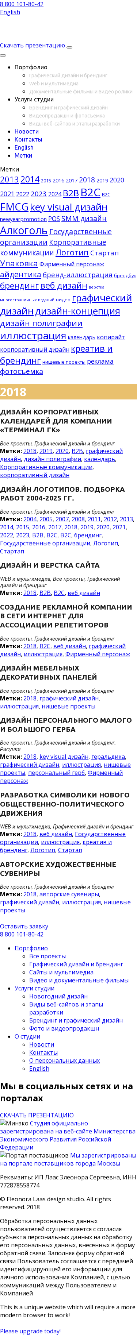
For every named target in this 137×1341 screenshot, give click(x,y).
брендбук (125, 275)
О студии (27, 1036)
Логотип (72, 252)
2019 (102, 180)
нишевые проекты (63, 362)
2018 (87, 180)
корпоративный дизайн (34, 349)
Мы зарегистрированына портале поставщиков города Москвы (68, 1159)
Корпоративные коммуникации (46, 467)
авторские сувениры (69, 894)
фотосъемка (21, 371)
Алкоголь (24, 230)
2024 (54, 194)
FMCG (14, 206)
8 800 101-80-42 (21, 4)
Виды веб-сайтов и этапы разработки (74, 124)
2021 (7, 193)
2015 (46, 180)
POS (54, 218)
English (10, 12)
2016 (58, 180)
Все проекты (47, 956)
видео (63, 299)
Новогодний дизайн (58, 996)
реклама (100, 361)
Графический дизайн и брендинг (68, 75)
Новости (27, 131)
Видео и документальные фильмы (79, 980)
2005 (46, 519)
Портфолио (31, 948)
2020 (117, 179)
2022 (22, 194)
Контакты (28, 139)
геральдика (108, 757)
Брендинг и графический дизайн (68, 108)
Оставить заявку (24, 926)
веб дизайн (63, 285)
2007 (62, 519)
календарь (81, 337)
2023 (39, 193)
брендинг (19, 285)
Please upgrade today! (30, 1331)
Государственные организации (45, 543)
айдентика (20, 274)
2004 (30, 519)
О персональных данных (64, 1060)
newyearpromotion (23, 219)
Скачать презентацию (32, 45)
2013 (9, 179)
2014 (29, 179)
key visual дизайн (68, 206)
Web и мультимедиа (54, 83)
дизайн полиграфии (41, 323)
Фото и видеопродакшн (64, 1028)
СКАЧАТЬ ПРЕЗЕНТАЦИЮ (37, 1115)
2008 (78, 519)
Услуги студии (34, 988)
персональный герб (56, 773)
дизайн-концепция (77, 311)
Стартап (104, 252)
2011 (94, 519)
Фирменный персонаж (71, 264)
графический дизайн (69, 698)
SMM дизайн (84, 218)
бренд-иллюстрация (78, 274)
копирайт (111, 337)
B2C (90, 192)
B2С (106, 194)
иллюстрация (33, 335)
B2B (71, 193)
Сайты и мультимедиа (61, 972)
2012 (110, 519)
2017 (71, 180)
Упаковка (19, 263)
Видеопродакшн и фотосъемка (67, 116)
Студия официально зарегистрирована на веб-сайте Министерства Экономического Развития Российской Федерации (68, 1135)
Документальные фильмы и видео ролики (81, 91)
